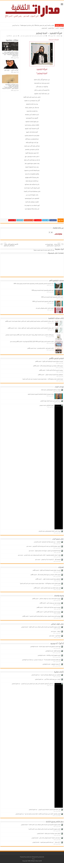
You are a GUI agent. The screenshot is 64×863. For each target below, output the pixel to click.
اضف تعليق (15, 35)
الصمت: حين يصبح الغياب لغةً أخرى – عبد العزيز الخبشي (47, 679)
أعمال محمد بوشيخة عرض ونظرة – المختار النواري (48, 833)
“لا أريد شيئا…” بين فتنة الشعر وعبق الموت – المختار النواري (46, 842)
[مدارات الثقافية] (32, 11)
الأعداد (56, 28)
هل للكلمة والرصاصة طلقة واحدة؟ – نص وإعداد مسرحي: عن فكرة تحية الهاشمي (41, 659)
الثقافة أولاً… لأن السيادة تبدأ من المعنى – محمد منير (47, 559)
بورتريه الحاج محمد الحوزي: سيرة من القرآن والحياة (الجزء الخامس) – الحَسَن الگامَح (41, 616)
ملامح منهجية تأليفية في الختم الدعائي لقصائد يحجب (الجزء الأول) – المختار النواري (40, 627)
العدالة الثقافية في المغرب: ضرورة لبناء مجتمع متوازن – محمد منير (44, 550)
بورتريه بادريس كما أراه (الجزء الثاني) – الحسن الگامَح (48, 611)
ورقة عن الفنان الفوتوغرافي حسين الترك (50, 389)
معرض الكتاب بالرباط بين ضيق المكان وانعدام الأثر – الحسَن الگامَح (48, 365)
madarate (59, 35)
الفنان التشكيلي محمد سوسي (46, 405)
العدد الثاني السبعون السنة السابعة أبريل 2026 (43, 301)
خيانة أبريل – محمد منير (54, 635)
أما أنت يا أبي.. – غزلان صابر (48, 25)
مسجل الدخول (44, 250)
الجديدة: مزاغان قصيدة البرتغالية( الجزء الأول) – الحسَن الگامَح (49, 361)
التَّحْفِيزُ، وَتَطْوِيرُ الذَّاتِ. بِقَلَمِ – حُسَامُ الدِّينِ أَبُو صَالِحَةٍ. (11, 244)
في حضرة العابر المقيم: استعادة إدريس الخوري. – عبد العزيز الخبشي (44, 809)
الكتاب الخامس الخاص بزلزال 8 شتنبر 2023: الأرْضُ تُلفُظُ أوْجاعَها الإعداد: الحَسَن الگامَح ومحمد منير (32, 341)
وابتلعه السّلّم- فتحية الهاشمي (52, 651)
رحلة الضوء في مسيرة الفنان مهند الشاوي (50, 401)
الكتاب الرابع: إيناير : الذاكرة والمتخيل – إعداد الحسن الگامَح (40, 348)
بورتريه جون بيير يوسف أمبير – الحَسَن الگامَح (50, 603)
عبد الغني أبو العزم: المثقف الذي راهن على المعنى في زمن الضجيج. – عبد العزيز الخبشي (33, 683)
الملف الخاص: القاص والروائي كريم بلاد (45, 308)
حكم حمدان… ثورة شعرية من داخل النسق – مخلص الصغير (52, 244)
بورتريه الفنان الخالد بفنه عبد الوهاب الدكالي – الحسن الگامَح (46, 598)
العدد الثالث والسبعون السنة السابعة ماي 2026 (52, 297)
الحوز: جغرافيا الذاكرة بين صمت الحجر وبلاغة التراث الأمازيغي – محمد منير (43, 546)
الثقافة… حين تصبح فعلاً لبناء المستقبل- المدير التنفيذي (47, 541)
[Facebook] (32, 859)
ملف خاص (23, 35)
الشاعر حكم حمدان (38, 35)
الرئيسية (62, 28)
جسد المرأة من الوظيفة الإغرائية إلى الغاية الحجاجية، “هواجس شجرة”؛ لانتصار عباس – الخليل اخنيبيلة (10, 86)
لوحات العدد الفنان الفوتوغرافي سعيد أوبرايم (49, 531)
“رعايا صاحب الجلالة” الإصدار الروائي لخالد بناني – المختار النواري (46, 837)
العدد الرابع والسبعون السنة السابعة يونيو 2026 (43, 290)
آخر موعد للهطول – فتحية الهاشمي (51, 664)
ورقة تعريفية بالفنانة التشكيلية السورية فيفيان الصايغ (41, 394)
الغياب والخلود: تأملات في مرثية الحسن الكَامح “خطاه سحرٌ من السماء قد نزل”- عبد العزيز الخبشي (38, 814)
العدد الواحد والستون (29, 35)
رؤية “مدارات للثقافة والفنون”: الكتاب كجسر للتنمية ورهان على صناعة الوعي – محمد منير (39, 555)
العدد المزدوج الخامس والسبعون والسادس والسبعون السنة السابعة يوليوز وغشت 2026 (34, 283)
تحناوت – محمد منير (55, 631)
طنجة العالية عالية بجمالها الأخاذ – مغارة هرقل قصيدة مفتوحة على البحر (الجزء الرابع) (42, 379)
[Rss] (34, 859)
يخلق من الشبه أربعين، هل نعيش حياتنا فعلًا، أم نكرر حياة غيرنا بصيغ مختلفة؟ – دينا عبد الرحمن (10, 53)
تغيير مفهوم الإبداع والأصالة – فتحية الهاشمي (49, 655)
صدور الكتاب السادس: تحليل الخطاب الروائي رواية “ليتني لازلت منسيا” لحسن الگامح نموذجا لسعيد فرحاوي (29, 334)
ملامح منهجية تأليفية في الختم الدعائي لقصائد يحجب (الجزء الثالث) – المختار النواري (40, 824)
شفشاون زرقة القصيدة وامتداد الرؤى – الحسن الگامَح (50, 374)
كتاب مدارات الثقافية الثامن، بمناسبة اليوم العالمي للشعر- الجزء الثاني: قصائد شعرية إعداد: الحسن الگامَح (29, 321)
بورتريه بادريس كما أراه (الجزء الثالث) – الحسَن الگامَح (51, 370)
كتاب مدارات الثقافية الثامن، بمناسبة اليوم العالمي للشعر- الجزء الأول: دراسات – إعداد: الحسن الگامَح (31, 328)
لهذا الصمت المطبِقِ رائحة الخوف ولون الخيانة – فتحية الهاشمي (45, 646)
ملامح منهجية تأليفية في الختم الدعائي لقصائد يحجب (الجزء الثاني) (44, 829)
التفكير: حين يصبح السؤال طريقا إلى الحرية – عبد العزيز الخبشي (45, 674)
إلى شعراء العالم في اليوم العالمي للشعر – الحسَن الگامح (47, 587)
